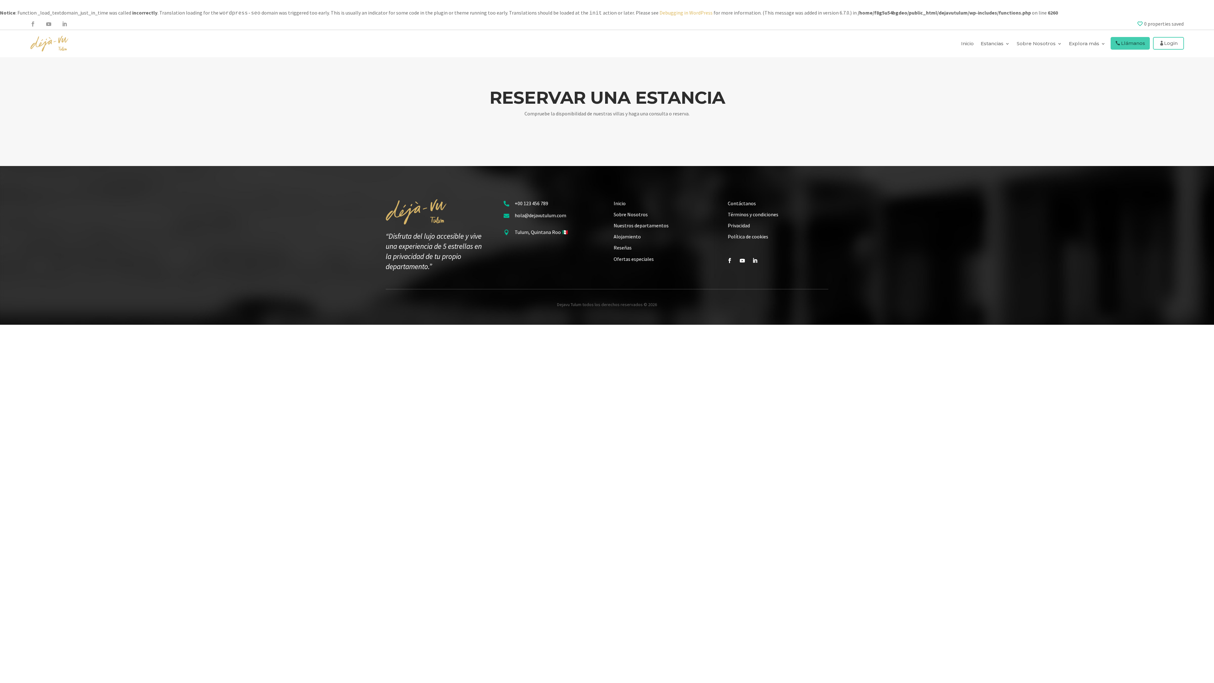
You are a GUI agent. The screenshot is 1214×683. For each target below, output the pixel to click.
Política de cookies (748, 236)
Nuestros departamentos (641, 225)
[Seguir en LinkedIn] (64, 24)
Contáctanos (742, 203)
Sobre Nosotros (631, 214)
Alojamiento (627, 236)
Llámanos (1133, 43)
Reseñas (623, 247)
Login (1171, 43)
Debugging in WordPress (686, 12)
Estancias (992, 43)
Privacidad (739, 225)
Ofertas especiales (634, 259)
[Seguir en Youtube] (48, 24)
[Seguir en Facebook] (33, 24)
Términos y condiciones (753, 214)
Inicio (967, 43)
